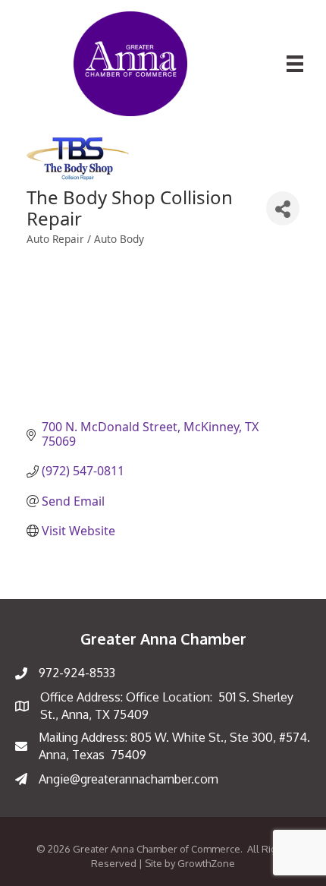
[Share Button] (282, 208)
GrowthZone (206, 863)
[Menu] (295, 64)
